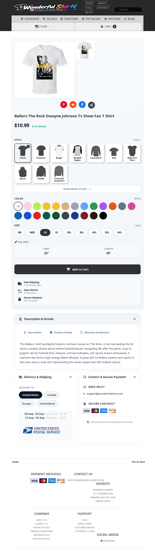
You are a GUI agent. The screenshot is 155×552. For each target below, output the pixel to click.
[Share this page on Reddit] (73, 104)
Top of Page (138, 461)
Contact (103, 7)
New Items (71, 19)
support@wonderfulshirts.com (105, 393)
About (102, 3)
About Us (41, 519)
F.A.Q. (88, 7)
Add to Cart (80, 269)
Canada (51, 394)
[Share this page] (91, 105)
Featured (114, 19)
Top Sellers (93, 19)
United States (30, 394)
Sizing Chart (85, 523)
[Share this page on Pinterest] (63, 104)
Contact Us (41, 523)
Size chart (23, 242)
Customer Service (85, 527)
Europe (26, 403)
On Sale (52, 19)
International (47, 403)
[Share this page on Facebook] (82, 104)
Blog (88, 12)
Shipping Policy (41, 538)
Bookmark (109, 540)
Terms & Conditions (41, 531)
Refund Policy (42, 535)
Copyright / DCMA (85, 531)
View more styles (75, 189)
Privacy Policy (41, 527)
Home (89, 3)
